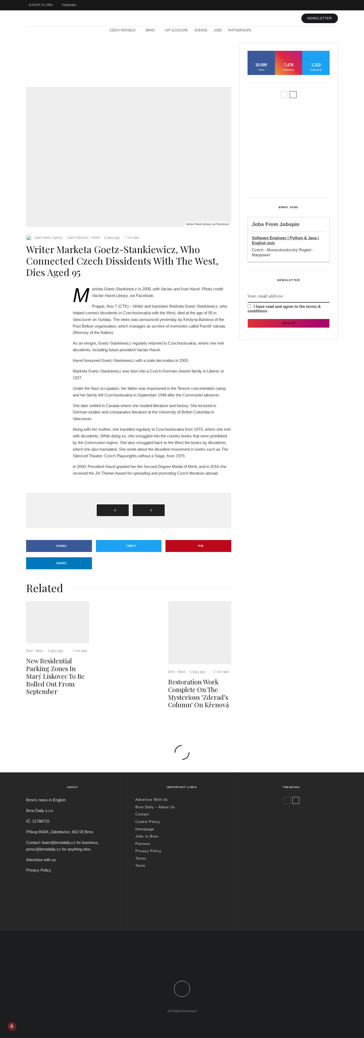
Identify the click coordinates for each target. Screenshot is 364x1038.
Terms (140, 858)
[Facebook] (310, 5)
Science (200, 30)
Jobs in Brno (146, 836)
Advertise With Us (151, 800)
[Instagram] (326, 5)
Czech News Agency (48, 238)
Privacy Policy (38, 870)
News (64, 50)
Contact (142, 814)
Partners (143, 844)
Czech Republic (123, 30)
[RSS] (322, 31)
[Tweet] (43, 303)
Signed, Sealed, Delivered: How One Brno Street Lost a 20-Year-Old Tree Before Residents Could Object (299, 180)
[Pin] (43, 313)
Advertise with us (41, 859)
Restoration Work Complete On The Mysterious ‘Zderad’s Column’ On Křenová (210, 67)
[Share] (43, 293)
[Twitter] (318, 5)
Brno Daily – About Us (155, 807)
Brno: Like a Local (279, 898)
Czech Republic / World (83, 238)
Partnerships (239, 30)
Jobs (218, 30)
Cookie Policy (147, 822)
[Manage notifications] (11, 1026)
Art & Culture (176, 30)
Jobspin (290, 224)
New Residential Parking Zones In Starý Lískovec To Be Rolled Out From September (70, 67)
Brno (150, 30)
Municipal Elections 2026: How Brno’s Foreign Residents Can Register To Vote (297, 155)
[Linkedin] (193, 967)
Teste (140, 866)
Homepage (144, 829)
